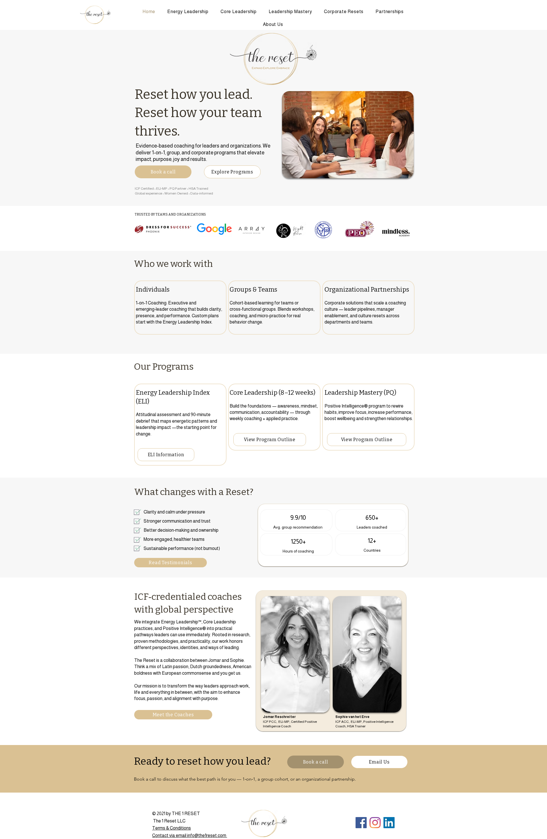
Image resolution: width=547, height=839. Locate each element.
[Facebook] (361, 822)
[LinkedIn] (389, 822)
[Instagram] (375, 822)
